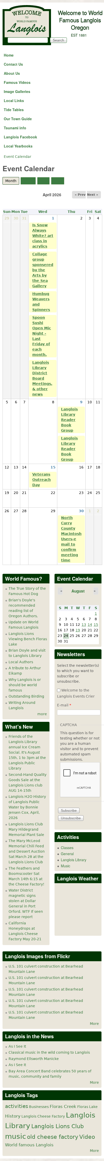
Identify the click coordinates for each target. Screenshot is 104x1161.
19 (77, 630)
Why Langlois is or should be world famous (25, 685)
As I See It (17, 1046)
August (78, 591)
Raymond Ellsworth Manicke (34, 1059)
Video (87, 1136)
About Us (12, 73)
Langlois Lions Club (57, 1126)
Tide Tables (14, 109)
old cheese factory (52, 1136)
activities (16, 1106)
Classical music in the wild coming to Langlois (49, 1052)
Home (9, 55)
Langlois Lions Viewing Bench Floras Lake (28, 639)
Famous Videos (17, 82)
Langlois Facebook (20, 136)
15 (53, 467)
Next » (92, 194)
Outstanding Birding (26, 696)
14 (90, 625)
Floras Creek (63, 1106)
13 (84, 625)
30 (81, 511)
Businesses (39, 1107)
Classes (67, 847)
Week (28, 181)
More (94, 1024)
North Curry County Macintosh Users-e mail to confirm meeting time (71, 539)
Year (58, 181)
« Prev (80, 194)
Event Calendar (17, 157)
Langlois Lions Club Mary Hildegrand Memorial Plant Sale (26, 829)
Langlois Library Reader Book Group (69, 419)
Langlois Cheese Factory (43, 1116)
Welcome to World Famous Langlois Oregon (80, 19)
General (67, 853)
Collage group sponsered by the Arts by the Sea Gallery (42, 270)
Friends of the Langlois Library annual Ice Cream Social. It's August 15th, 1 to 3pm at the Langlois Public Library (27, 752)
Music (65, 865)
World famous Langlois (29, 1144)
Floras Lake (87, 1107)
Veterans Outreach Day (41, 479)
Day (43, 181)
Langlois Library (73, 859)
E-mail (64, 705)
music (15, 1136)
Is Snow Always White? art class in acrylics (42, 235)
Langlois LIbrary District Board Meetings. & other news (42, 378)
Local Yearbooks (18, 146)
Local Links (14, 100)
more (42, 714)
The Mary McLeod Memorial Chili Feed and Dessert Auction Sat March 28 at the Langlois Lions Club (27, 851)
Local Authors (21, 662)
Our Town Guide (18, 118)
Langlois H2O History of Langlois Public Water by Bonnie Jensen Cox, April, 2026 (27, 807)
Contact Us (13, 64)
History (12, 1116)
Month (12, 181)
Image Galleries (17, 91)
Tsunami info (15, 127)
